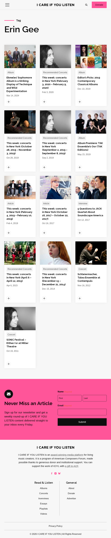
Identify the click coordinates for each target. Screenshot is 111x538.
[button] (7, 5)
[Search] (86, 5)
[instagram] (55, 473)
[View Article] (20, 75)
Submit (82, 422)
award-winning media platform (67, 454)
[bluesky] (59, 473)
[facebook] (52, 473)
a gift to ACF (71, 466)
